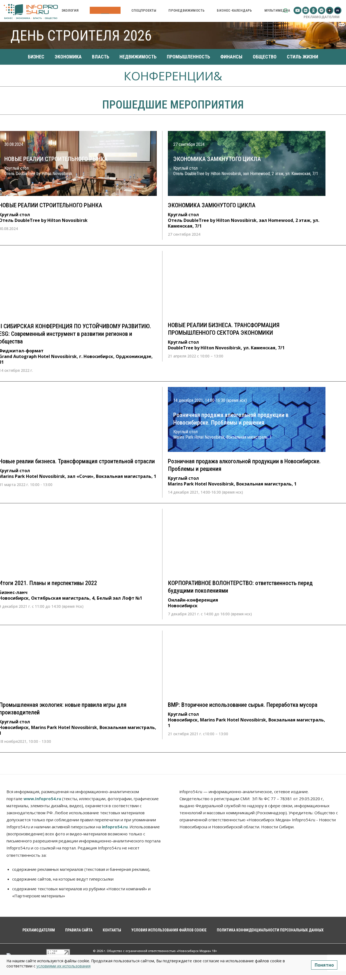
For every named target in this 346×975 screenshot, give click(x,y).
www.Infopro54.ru (42, 798)
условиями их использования (63, 966)
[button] (285, 10)
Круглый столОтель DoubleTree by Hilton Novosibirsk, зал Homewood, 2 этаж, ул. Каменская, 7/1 (243, 219)
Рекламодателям (322, 16)
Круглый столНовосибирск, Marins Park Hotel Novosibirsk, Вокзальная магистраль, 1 (246, 718)
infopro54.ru (115, 826)
